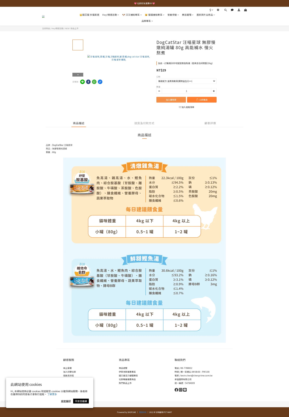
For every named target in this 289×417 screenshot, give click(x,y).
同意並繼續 (81, 401)
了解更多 (52, 394)
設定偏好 (66, 401)
